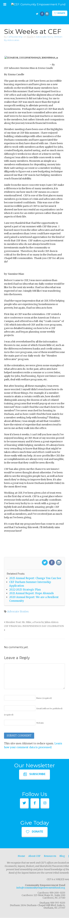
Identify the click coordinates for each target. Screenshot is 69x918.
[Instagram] (59, 562)
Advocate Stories (18, 611)
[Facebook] (52, 562)
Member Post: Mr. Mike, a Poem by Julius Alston (31, 622)
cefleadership (15, 36)
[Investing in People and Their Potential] (38, 4)
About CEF (34, 855)
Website (40, 723)
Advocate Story (44, 36)
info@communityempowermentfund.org (40, 887)
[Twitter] (45, 562)
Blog (62, 855)
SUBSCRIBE (37, 774)
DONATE (37, 831)
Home (21, 855)
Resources (50, 855)
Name (44, 698)
